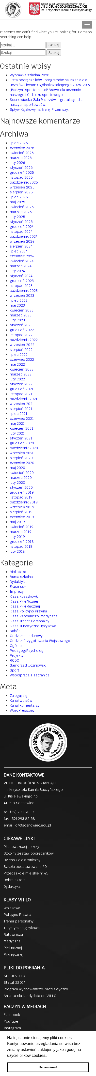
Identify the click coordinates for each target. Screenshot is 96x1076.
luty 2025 (17, 217)
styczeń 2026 (21, 167)
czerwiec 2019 (22, 517)
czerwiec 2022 (22, 359)
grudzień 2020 (22, 443)
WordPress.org (22, 710)
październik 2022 (24, 340)
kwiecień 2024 (21, 261)
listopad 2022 (21, 335)
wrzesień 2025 (22, 187)
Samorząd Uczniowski (28, 665)
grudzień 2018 (22, 541)
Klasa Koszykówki (24, 596)
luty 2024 (17, 271)
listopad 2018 (21, 546)
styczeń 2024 (21, 276)
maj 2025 (17, 202)
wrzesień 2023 (22, 295)
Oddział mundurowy (26, 636)
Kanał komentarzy (24, 705)
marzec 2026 (21, 158)
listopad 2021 (21, 394)
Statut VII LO (14, 976)
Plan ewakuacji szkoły (21, 846)
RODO (14, 660)
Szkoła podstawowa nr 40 (25, 866)
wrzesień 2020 (22, 453)
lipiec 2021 (18, 413)
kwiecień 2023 (21, 310)
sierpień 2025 (21, 192)
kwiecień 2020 (22, 472)
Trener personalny (18, 921)
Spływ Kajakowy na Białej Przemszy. (39, 109)
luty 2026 (17, 162)
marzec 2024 (21, 266)
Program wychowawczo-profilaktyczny (36, 989)
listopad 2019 (21, 497)
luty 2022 (17, 379)
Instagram (12, 1028)
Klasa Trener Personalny (29, 621)
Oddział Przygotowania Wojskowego (40, 641)
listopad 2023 (21, 285)
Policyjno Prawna (17, 914)
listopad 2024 (21, 231)
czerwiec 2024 (22, 256)
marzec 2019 (21, 532)
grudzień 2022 (22, 330)
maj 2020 (17, 468)
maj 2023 (17, 305)
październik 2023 (24, 290)
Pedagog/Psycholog (27, 650)
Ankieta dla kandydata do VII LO (30, 996)
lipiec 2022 (19, 354)
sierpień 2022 (21, 349)
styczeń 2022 (21, 384)
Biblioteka (18, 572)
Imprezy (17, 591)
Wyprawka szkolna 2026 (29, 75)
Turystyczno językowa (22, 928)
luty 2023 (17, 320)
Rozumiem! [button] (48, 1067)
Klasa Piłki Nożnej (24, 601)
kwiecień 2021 (21, 428)
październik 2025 (24, 182)
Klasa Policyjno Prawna (28, 611)
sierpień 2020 (21, 458)
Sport (14, 670)
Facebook (12, 1015)
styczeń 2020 (21, 487)
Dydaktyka (18, 581)
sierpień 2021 (21, 408)
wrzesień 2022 (22, 345)
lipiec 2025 (19, 197)
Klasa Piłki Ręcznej (25, 606)
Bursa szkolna (21, 577)
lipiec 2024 (19, 251)
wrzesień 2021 (22, 404)
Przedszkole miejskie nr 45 (26, 873)
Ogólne (16, 645)
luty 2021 (17, 433)
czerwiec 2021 (22, 418)
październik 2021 (23, 399)
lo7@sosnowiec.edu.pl (33, 825)
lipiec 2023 (19, 300)
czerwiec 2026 (22, 148)
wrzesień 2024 (22, 241)
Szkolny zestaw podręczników (29, 853)
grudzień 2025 (22, 172)
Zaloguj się (18, 695)
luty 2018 (17, 551)
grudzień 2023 (22, 281)
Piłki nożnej (13, 948)
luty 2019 (17, 536)
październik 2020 (24, 448)
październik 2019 (24, 502)
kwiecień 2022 (21, 369)
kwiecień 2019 (21, 527)
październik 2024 (24, 236)
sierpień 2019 (21, 512)
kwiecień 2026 (22, 153)
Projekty (16, 655)
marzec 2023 (21, 315)
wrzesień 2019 (22, 507)
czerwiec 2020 (22, 463)
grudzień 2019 (22, 492)
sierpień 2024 (21, 246)
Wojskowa (12, 908)
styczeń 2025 (21, 221)
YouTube (11, 1021)
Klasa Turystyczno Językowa (33, 626)
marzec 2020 (21, 477)
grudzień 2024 (22, 226)
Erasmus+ (18, 586)
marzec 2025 (21, 212)
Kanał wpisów (21, 700)
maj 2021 (17, 423)
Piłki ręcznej (13, 954)
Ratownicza (13, 934)
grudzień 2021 (21, 389)
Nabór (15, 631)
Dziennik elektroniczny (22, 860)
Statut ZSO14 (15, 982)
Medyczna (12, 941)
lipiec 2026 (19, 143)
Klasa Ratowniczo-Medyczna (33, 616)
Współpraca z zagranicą (29, 675)
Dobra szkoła (14, 880)
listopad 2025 (21, 177)
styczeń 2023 (21, 325)
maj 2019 (17, 522)
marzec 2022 (21, 374)
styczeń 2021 (21, 438)
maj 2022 (17, 364)
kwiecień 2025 (22, 207)
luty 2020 (17, 482)
